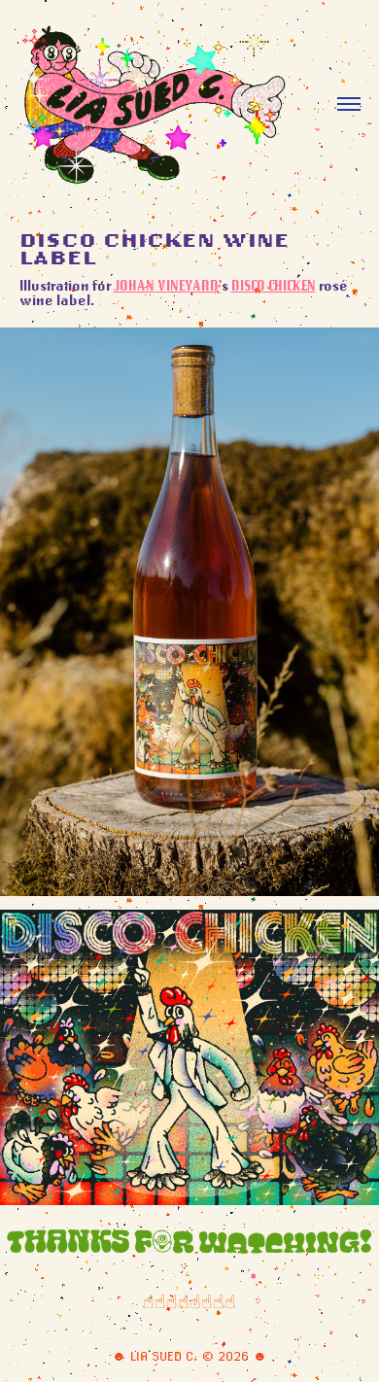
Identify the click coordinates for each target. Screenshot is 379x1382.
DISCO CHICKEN (273, 285)
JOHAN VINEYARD (166, 285)
